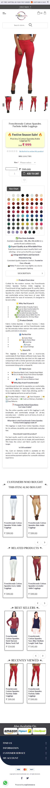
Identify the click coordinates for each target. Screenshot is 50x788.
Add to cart (33, 174)
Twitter (28, 779)
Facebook (22, 779)
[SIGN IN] (45, 13)
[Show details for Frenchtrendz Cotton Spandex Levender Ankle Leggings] (37, 568)
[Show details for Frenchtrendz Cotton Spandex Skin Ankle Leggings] (37, 508)
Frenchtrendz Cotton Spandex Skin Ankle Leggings (37, 525)
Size (16, 162)
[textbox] (14, 25)
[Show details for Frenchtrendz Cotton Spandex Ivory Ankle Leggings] (13, 568)
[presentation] (38, 542)
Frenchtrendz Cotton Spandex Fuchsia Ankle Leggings (12, 692)
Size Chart (13, 189)
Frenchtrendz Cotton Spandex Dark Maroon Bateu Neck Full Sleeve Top (12, 641)
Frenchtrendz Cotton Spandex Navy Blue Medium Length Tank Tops (36, 639)
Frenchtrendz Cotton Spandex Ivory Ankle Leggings (13, 586)
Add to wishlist (24, 179)
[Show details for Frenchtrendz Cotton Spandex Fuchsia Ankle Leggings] (14, 675)
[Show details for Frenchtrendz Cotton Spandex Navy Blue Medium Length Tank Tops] (36, 622)
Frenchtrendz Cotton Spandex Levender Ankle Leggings (37, 586)
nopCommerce (29, 785)
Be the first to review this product (31, 151)
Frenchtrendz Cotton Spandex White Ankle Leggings (13, 525)
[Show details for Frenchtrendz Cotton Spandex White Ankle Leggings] (13, 508)
